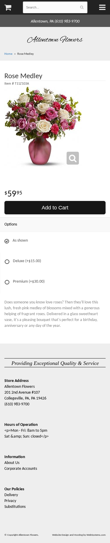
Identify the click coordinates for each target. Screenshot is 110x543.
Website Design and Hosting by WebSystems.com (79, 535)
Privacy (10, 501)
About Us (11, 463)
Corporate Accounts (20, 469)
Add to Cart (55, 208)
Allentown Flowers (55, 40)
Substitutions (15, 507)
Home (8, 54)
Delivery (11, 495)
